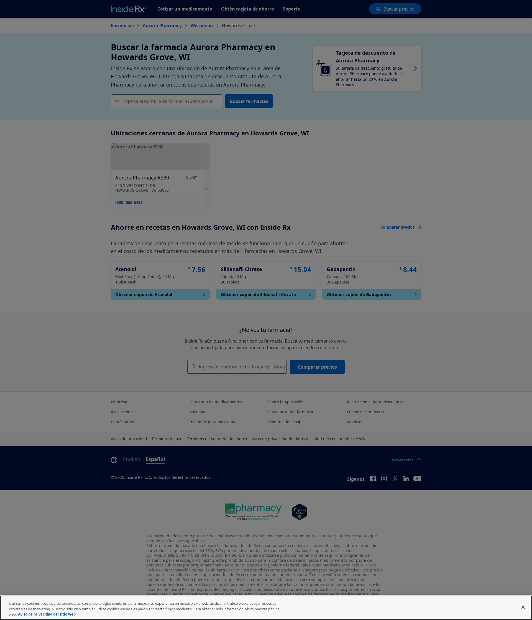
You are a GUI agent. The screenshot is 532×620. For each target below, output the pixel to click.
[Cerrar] (523, 607)
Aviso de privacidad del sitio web (47, 614)
